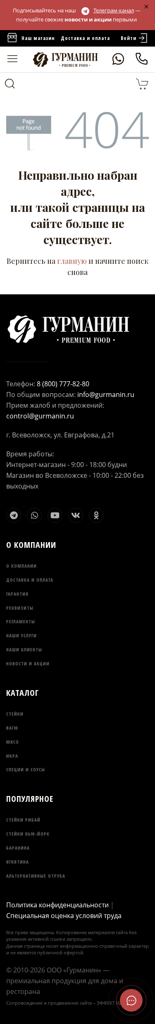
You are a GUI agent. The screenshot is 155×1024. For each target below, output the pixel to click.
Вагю (12, 728)
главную (72, 261)
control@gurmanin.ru (40, 415)
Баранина (18, 848)
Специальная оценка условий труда (64, 915)
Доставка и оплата (85, 38)
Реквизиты (19, 608)
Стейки (15, 714)
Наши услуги (21, 635)
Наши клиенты (24, 649)
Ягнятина (17, 862)
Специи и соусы (25, 769)
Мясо (12, 742)
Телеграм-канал (113, 10)
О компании (21, 566)
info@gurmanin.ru (105, 394)
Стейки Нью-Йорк (28, 834)
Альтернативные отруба (35, 876)
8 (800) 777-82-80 (63, 383)
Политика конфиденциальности (57, 904)
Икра (12, 756)
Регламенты (20, 621)
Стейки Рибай (23, 820)
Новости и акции (28, 663)
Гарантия (17, 594)
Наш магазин (38, 38)
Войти (128, 38)
